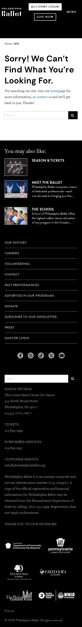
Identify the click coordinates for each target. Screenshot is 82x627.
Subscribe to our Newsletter (31, 317)
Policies (9, 610)
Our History (16, 242)
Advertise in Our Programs (29, 295)
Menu (71, 12)
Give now (45, 17)
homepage (58, 90)
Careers (12, 253)
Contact (12, 274)
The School (43, 209)
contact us (44, 96)
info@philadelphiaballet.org (25, 465)
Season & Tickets (48, 160)
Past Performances (22, 285)
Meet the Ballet (47, 182)
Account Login (45, 7)
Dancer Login (17, 338)
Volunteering (17, 263)
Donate (11, 306)
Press (9, 327)
